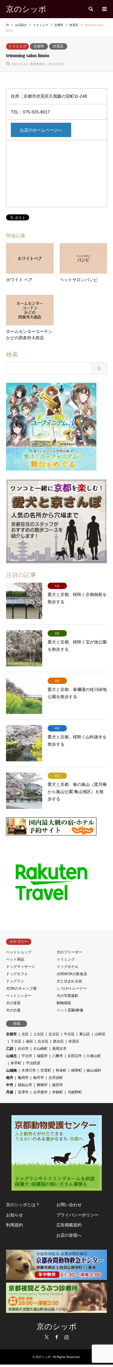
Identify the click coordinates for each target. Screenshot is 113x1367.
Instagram (66, 1337)
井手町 (16, 1063)
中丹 (9, 1085)
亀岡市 (23, 1078)
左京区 (54, 1034)
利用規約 (14, 1224)
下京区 (16, 1041)
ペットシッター (18, 996)
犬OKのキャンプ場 (21, 988)
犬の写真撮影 (67, 996)
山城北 (11, 1056)
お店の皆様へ (69, 1235)
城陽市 (42, 1056)
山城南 (11, 1070)
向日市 (23, 1048)
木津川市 (28, 1070)
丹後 (9, 1092)
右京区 (43, 1041)
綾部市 (57, 1085)
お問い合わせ (69, 1204)
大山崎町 (40, 1048)
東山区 (84, 1034)
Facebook (57, 1337)
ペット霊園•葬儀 (70, 1010)
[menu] (104, 9)
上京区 (38, 1034)
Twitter (47, 1337)
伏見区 (58, 46)
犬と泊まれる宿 (69, 981)
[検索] (90, 9)
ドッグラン (15, 981)
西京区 (58, 1041)
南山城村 (93, 1070)
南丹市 (38, 1078)
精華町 (76, 1070)
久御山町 (93, 1056)
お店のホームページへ (41, 130)
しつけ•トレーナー (72, 988)
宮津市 (23, 1092)
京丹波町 (56, 1078)
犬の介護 (13, 1010)
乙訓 (9, 1048)
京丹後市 (40, 1092)
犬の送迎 (13, 1003)
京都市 (38, 46)
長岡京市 (59, 1048)
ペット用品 (15, 959)
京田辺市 (74, 1056)
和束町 (61, 1070)
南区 (29, 1041)
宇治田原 (33, 1063)
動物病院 (64, 1003)
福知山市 (25, 1085)
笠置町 (45, 1070)
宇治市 (26, 1056)
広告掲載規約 (69, 1224)
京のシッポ (56, 1326)
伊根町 (57, 1092)
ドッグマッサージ (20, 967)
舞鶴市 (42, 1085)
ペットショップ (18, 952)
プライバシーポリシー (77, 1214)
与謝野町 (74, 1092)
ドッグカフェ (17, 974)
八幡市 (57, 1056)
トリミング (17, 46)
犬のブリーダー (69, 952)
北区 (25, 1034)
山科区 (100, 1034)
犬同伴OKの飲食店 (72, 974)
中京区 (69, 1034)
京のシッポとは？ (23, 1204)
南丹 (9, 1078)
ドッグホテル (67, 967)
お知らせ (14, 1214)
